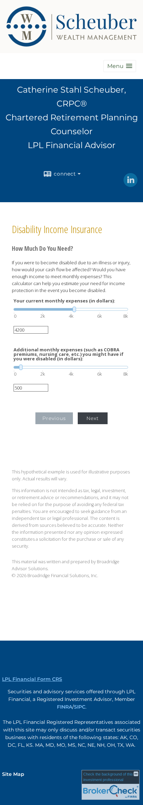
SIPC (79, 707)
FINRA (64, 707)
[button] (119, 66)
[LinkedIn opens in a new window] (130, 184)
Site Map (13, 774)
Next (92, 418)
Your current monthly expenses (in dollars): (64, 301)
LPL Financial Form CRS (32, 679)
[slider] (71, 309)
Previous (54, 418)
